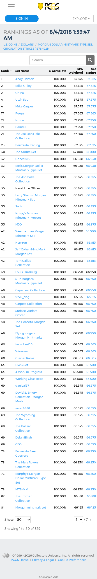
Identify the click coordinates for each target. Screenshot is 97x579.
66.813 (91, 242)
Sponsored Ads (48, 577)
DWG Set (21, 365)
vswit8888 (22, 408)
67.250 (91, 120)
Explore (81, 18)
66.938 (91, 159)
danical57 (22, 385)
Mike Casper (24, 106)
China (19, 92)
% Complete (57, 71)
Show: (10, 520)
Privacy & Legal (43, 560)
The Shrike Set (25, 152)
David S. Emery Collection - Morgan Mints (29, 397)
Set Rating (91, 70)
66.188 (91, 496)
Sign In (22, 19)
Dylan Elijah (23, 437)
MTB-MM (21, 489)
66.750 (91, 279)
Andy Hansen (24, 79)
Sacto (19, 206)
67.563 (91, 113)
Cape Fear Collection (30, 290)
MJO (18, 224)
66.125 (91, 507)
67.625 (91, 85)
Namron (21, 242)
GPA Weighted (76, 70)
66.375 (91, 385)
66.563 (91, 344)
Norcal (20, 120)
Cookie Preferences (72, 560)
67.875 (91, 79)
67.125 (91, 145)
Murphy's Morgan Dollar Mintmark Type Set (30, 478)
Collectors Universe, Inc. (49, 555)
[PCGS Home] (48, 6)
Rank (5, 71)
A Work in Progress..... (30, 372)
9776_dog (22, 297)
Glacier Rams (24, 358)
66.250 (91, 451)
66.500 (91, 365)
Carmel (20, 127)
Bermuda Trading (27, 145)
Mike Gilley (23, 85)
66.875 (91, 177)
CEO (18, 444)
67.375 (91, 99)
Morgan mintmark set (30, 507)
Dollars (27, 44)
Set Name (22, 71)
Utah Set (21, 99)
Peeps (19, 113)
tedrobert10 (23, 344)
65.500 (91, 231)
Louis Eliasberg (26, 272)
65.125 (91, 297)
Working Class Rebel (29, 378)
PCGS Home (20, 560)
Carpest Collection (28, 303)
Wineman (22, 351)
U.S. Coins (10, 44)
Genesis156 (23, 159)
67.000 (91, 152)
